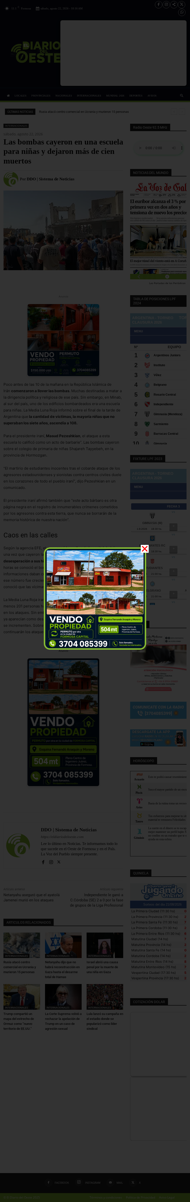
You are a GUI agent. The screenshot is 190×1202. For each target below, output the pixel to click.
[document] (95, 601)
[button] (145, 549)
